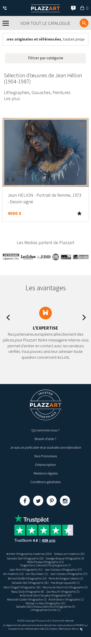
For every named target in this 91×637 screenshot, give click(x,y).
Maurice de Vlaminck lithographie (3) (65, 587)
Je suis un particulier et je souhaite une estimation (45, 447)
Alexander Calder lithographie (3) (27, 599)
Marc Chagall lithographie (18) (22, 587)
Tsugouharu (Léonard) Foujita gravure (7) (45, 565)
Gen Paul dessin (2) (37, 574)
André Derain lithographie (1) (66, 599)
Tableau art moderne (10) (69, 554)
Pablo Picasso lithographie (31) (45, 562)
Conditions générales (45, 482)
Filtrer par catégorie (45, 57)
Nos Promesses (45, 456)
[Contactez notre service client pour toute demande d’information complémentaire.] (6, 8)
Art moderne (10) (13, 574)
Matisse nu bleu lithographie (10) (45, 603)
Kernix (75, 628)
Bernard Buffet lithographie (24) (27, 578)
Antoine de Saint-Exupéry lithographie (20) (46, 595)
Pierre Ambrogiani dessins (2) (66, 578)
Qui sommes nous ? (45, 430)
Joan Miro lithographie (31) (26, 569)
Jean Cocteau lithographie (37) (63, 569)
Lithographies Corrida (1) (45, 610)
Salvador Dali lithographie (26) (25, 558)
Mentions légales (46, 473)
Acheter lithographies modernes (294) (29, 554)
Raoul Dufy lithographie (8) (27, 591)
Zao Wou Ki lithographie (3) (63, 591)
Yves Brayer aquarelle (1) (65, 583)
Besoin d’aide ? (45, 438)
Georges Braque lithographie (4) (65, 558)
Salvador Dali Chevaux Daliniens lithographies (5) (45, 606)
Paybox (53, 628)
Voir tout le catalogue (45, 23)
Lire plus (12, 98)
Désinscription (45, 464)
